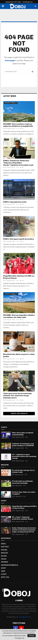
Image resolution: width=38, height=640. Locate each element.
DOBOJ (6, 139)
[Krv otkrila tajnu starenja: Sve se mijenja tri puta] (6, 472)
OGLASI (3, 559)
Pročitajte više (19, 638)
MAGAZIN (4, 553)
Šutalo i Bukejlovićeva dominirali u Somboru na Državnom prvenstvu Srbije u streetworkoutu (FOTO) (24, 530)
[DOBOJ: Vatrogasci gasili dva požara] (19, 226)
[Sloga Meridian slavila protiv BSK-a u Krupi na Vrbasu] (19, 263)
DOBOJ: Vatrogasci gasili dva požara (18, 239)
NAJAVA (4, 556)
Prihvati (31, 635)
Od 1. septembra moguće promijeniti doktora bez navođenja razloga (24, 456)
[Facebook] (15, 628)
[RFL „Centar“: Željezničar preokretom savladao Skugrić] (6, 519)
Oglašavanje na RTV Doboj (13, 2)
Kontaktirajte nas (28, 2)
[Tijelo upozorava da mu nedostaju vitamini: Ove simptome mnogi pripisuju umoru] (19, 381)
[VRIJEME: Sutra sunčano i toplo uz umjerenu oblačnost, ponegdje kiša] (19, 111)
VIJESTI (3, 574)
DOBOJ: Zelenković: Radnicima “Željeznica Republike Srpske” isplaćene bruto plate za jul (18, 163)
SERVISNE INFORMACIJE (11, 102)
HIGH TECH (5, 547)
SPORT (3, 568)
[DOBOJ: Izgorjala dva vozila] (19, 189)
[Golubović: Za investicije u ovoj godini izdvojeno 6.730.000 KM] (6, 446)
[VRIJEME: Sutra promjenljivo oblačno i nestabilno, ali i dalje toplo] (19, 302)
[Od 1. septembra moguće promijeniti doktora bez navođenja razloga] (6, 457)
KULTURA (4, 550)
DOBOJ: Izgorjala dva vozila (14, 202)
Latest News (9, 96)
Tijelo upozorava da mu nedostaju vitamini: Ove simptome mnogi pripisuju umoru (17, 395)
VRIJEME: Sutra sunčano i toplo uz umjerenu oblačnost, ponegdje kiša (18, 125)
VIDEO (3, 571)
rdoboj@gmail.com (25, 617)
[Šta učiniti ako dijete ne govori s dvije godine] (19, 341)
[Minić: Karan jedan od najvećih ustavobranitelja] (6, 435)
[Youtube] (21, 628)
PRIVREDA (4, 562)
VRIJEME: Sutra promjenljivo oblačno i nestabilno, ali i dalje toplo (19, 316)
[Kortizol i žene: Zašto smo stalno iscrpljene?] (6, 494)
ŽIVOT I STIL (8, 333)
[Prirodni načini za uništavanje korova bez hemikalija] (6, 483)
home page (10, 60)
